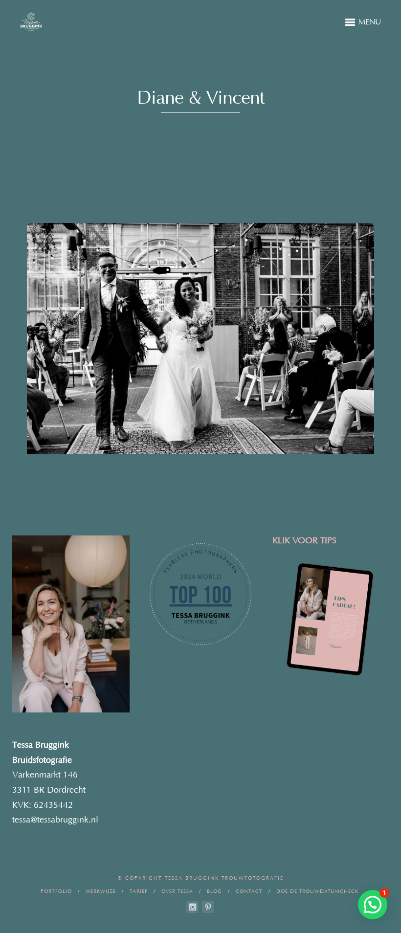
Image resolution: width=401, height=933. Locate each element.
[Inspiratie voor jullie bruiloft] (208, 907)
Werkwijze (101, 891)
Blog (214, 891)
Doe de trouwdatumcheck (317, 891)
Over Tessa (177, 891)
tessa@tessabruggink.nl (55, 820)
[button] (372, 904)
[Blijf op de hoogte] (192, 907)
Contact (249, 891)
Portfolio (56, 891)
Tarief (139, 891)
